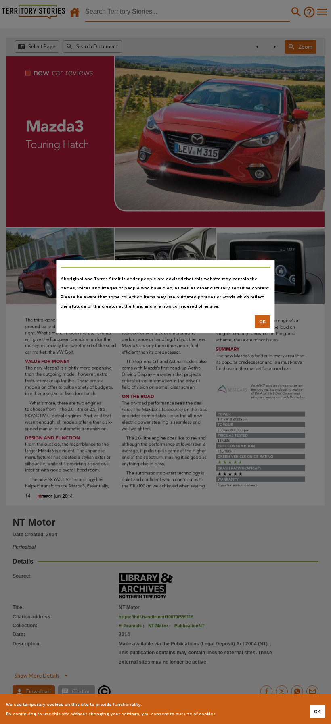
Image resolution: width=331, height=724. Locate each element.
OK (262, 321)
